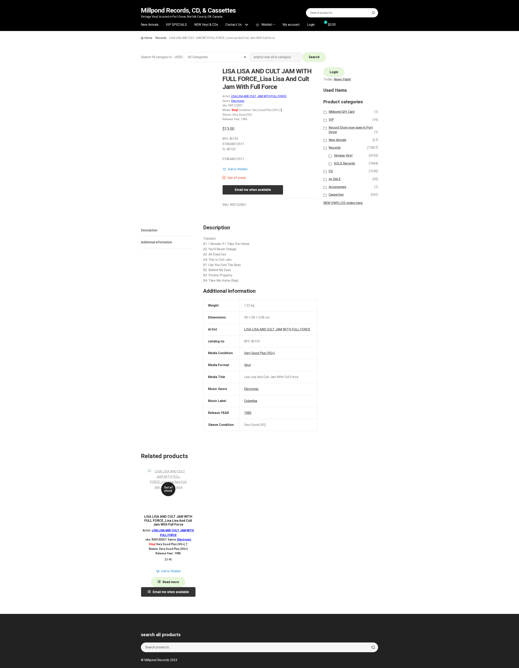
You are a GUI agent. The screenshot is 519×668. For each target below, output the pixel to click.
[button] (234, 169)
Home (148, 38)
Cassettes (336, 195)
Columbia (250, 401)
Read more (171, 582)
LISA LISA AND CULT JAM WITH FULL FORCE (258, 96)
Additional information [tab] (156, 242)
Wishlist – (268, 25)
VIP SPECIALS (176, 25)
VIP (331, 120)
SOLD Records (344, 163)
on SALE (335, 179)
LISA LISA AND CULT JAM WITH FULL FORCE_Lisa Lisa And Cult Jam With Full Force (168, 520)
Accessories (337, 187)
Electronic (237, 101)
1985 (247, 413)
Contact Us (233, 25)
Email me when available (253, 190)
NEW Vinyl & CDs (206, 25)
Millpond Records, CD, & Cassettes (188, 10)
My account (291, 25)
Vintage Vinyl (343, 155)
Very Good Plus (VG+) (259, 353)
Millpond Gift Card (341, 112)
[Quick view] (191, 475)
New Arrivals (150, 25)
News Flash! (342, 79)
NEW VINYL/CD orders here (343, 203)
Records (160, 38)
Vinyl (247, 365)
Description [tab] (149, 230)
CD (331, 171)
